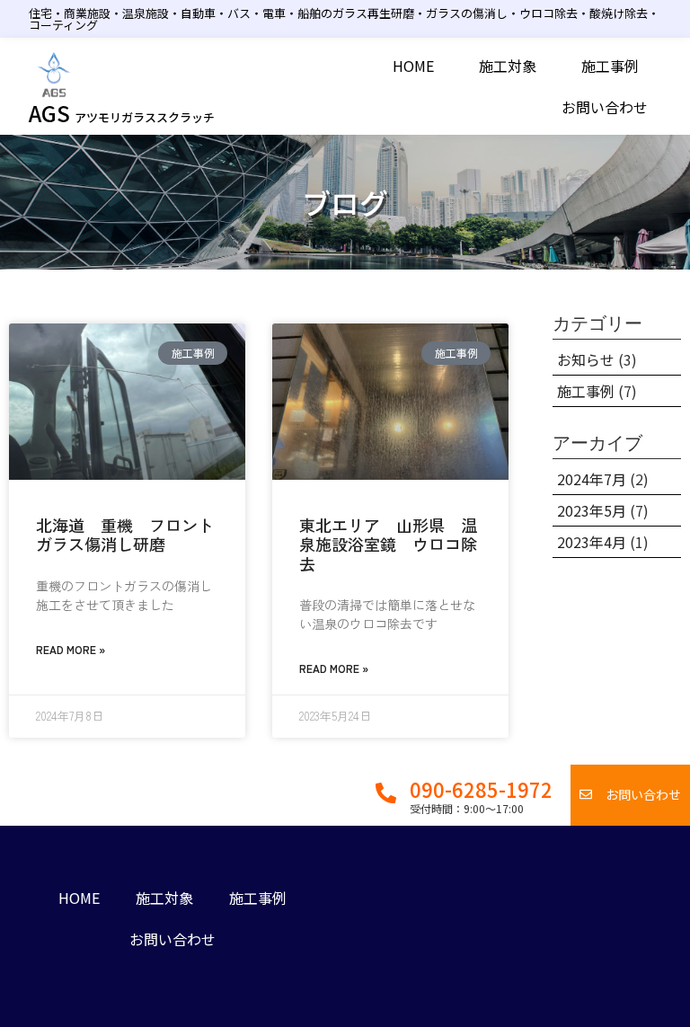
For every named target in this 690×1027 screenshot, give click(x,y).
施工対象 (507, 65)
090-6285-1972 (481, 789)
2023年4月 (591, 542)
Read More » (70, 649)
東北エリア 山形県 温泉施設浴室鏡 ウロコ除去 (388, 544)
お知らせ (586, 359)
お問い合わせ (605, 107)
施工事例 (610, 65)
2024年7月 (591, 479)
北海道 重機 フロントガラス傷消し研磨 (125, 534)
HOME (413, 65)
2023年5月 (591, 510)
